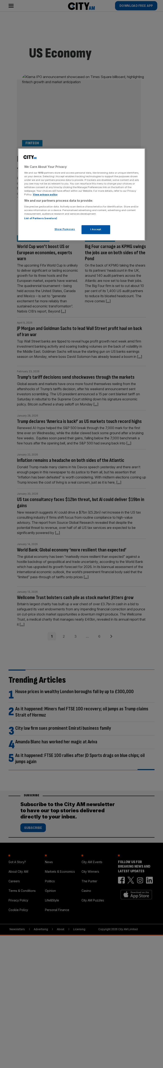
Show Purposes (65, 229)
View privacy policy (45, 194)
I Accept (95, 229)
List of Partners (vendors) (40, 218)
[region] (81, 194)
